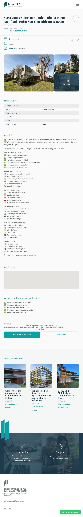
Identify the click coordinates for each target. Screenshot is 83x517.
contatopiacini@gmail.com (14, 501)
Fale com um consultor (71, 512)
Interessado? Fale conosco (22, 334)
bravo (3, 514)
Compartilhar (61, 334)
